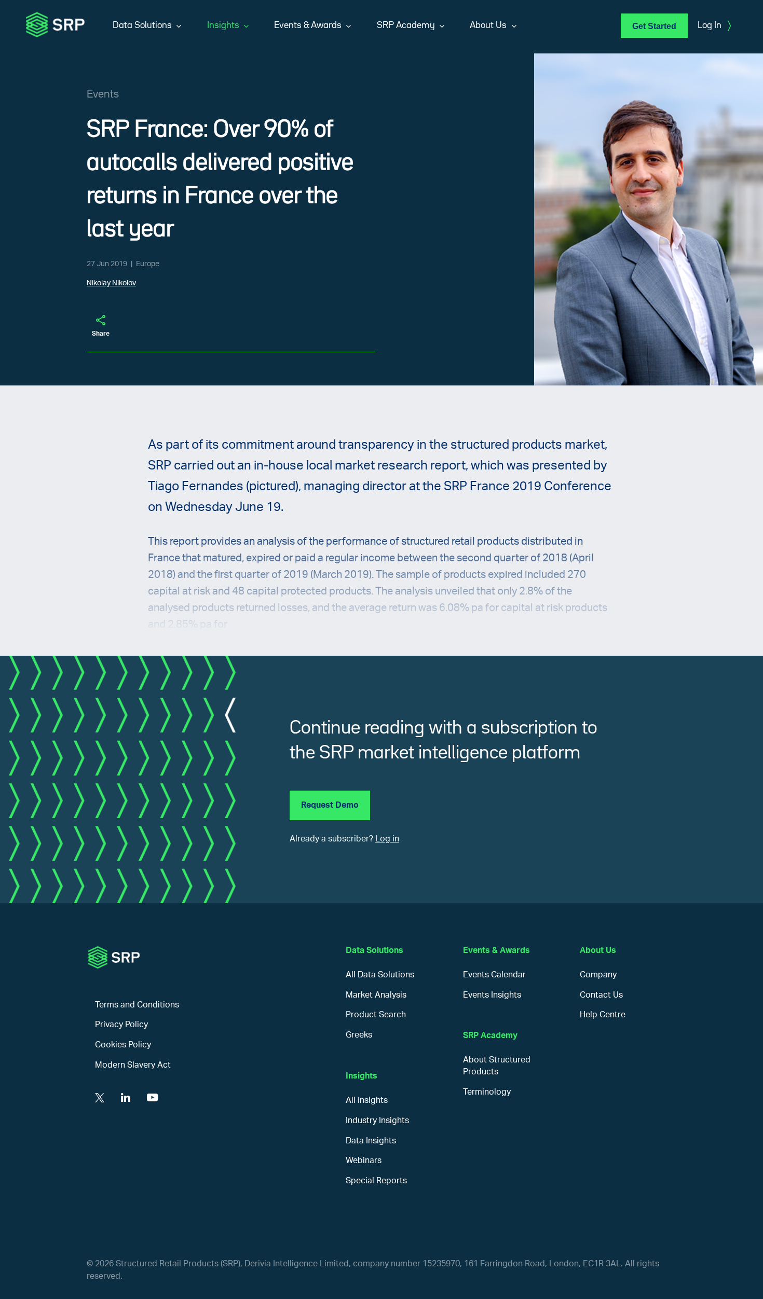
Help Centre (602, 1015)
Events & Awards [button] (308, 25)
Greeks (359, 1035)
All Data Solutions (380, 975)
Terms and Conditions (137, 1005)
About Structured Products (496, 1066)
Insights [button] (223, 25)
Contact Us (601, 995)
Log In (714, 26)
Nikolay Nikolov (111, 283)
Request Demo (330, 805)
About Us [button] (488, 25)
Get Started (654, 26)
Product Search (376, 1015)
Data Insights (371, 1141)
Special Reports (376, 1181)
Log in (387, 839)
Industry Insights (377, 1120)
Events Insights (492, 995)
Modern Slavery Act (133, 1065)
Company (598, 975)
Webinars (364, 1160)
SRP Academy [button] (406, 25)
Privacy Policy (121, 1024)
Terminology (487, 1092)
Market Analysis (376, 995)
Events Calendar (494, 975)
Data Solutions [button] (142, 25)
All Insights (367, 1100)
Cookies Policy (123, 1045)
